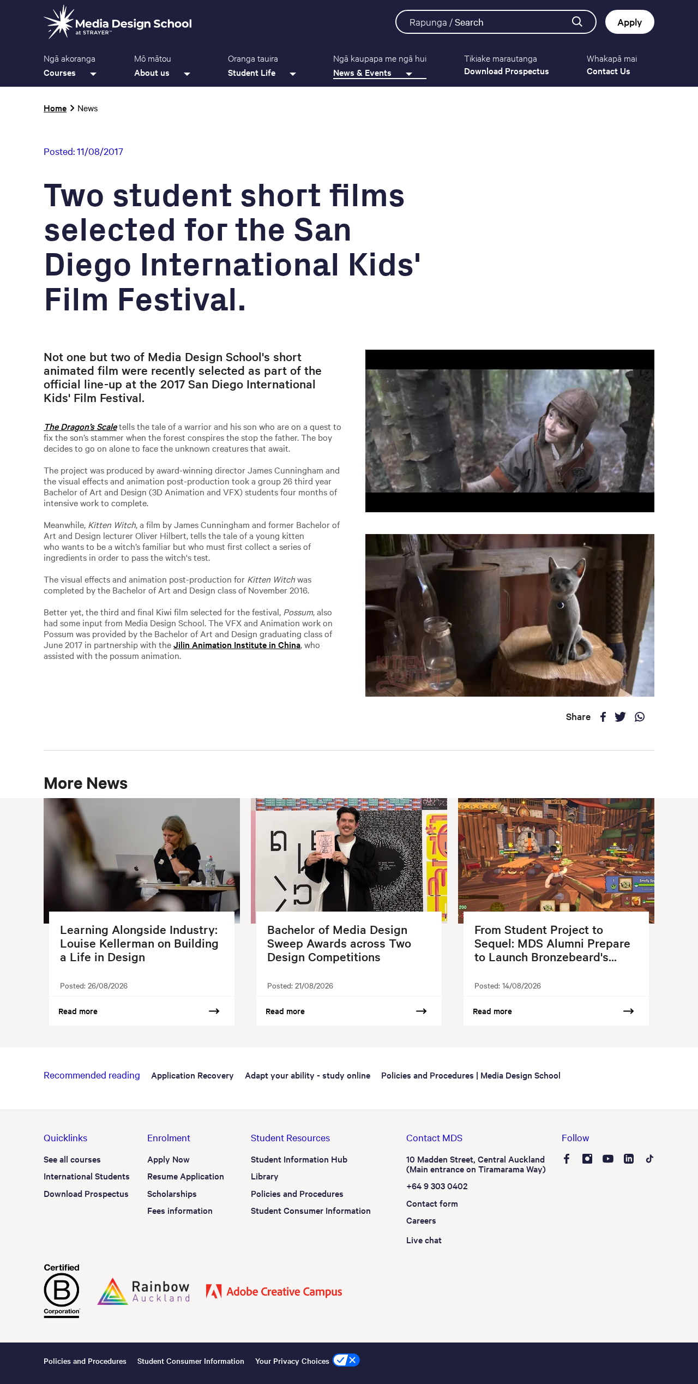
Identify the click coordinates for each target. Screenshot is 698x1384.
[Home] (117, 21)
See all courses (72, 1159)
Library (265, 1176)
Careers (421, 1220)
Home (55, 107)
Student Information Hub (299, 1159)
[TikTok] (649, 1160)
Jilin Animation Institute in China (236, 644)
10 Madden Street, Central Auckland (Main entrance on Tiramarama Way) (476, 1164)
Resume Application (185, 1176)
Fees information (180, 1210)
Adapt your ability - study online (307, 1075)
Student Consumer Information (311, 1210)
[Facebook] (566, 1160)
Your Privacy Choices (292, 1360)
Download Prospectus (86, 1193)
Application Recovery (192, 1075)
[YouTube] (608, 1160)
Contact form (432, 1203)
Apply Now (168, 1159)
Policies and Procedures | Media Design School (471, 1075)
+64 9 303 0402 (436, 1185)
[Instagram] (587, 1160)
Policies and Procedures (297, 1193)
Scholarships (172, 1193)
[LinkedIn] (629, 1160)
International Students (87, 1176)
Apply (629, 21)
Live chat (424, 1239)
